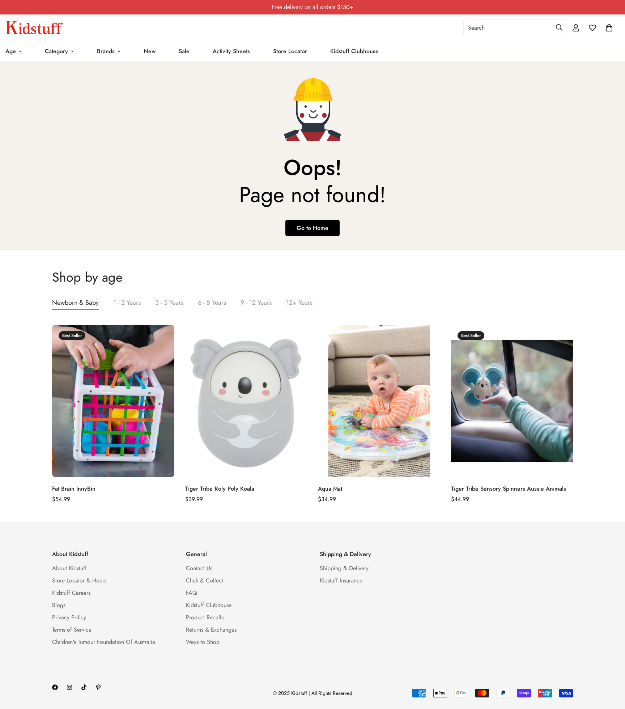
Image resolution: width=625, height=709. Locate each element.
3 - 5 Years (169, 302)
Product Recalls (205, 617)
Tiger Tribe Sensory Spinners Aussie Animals (508, 488)
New (150, 51)
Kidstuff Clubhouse (354, 51)
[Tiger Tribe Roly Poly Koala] (246, 401)
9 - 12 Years (256, 302)
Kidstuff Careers (71, 593)
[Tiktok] (84, 687)
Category (56, 51)
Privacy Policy (69, 617)
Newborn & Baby (75, 302)
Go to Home (312, 228)
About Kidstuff (69, 568)
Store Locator (290, 51)
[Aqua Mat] (379, 401)
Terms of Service (72, 629)
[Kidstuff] (34, 27)
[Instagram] (69, 687)
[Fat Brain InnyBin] (113, 401)
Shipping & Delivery (344, 568)
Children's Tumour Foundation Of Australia (103, 642)
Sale (184, 51)
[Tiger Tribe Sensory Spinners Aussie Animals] (512, 401)
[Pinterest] (98, 687)
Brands (106, 51)
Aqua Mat (330, 488)
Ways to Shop (203, 642)
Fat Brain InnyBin (73, 488)
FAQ (191, 593)
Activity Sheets (231, 51)
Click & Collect (204, 580)
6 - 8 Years (212, 302)
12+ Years (299, 302)
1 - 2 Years (127, 302)
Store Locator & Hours (79, 580)
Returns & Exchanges (211, 629)
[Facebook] (55, 687)
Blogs (58, 605)
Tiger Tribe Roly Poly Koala (219, 488)
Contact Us (199, 568)
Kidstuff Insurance (341, 580)
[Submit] (559, 27)
